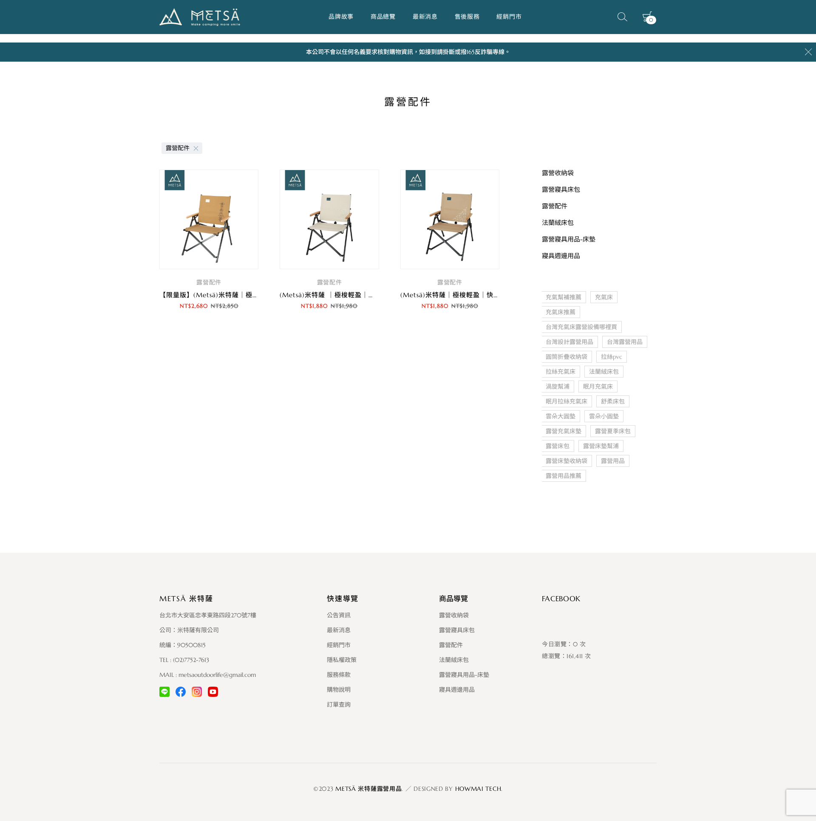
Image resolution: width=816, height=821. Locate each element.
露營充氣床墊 (563, 431)
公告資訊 (339, 615)
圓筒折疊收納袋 (566, 357)
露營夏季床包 (613, 431)
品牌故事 (341, 16)
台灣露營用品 (625, 342)
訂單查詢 (339, 704)
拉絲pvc (611, 357)
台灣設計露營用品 (569, 342)
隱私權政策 (342, 660)
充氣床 (604, 297)
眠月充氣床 (598, 386)
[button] (208, 330)
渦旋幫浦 (558, 386)
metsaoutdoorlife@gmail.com (217, 675)
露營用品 (613, 461)
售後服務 (467, 16)
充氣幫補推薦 (563, 297)
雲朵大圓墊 (560, 416)
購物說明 (339, 690)
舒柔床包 (613, 401)
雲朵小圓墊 (604, 416)
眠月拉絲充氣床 (566, 401)
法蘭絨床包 (604, 371)
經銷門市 (508, 16)
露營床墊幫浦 (601, 446)
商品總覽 (383, 16)
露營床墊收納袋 (566, 461)
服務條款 (339, 675)
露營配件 (178, 148)
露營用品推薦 (563, 476)
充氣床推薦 (560, 312)
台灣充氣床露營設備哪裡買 (581, 327)
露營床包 (558, 446)
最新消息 (425, 16)
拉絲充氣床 (560, 371)
